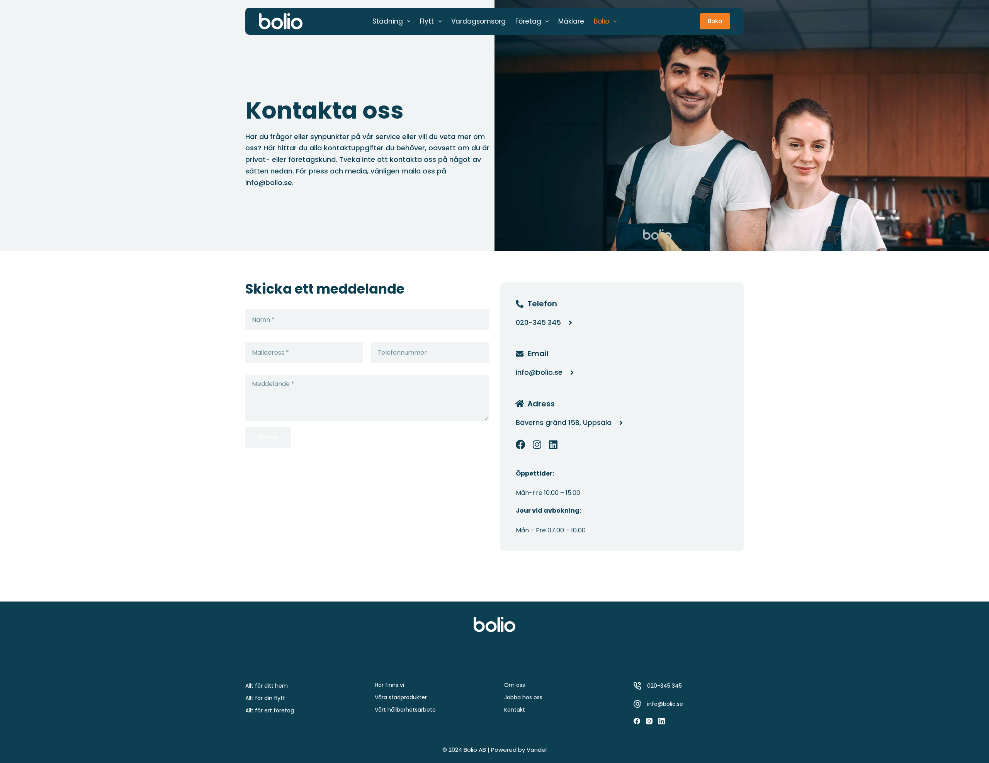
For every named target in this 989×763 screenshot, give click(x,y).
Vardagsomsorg (478, 21)
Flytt (427, 21)
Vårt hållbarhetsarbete (405, 710)
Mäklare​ (571, 21)
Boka (715, 21)
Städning (387, 21)
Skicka (268, 437)
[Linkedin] (553, 444)
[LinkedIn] (661, 721)
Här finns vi (389, 685)
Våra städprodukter (401, 697)
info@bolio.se (268, 182)
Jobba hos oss (523, 697)
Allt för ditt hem (266, 686)
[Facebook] (520, 444)
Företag (528, 21)
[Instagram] (537, 444)
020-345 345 (664, 686)
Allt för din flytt (265, 698)
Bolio (601, 21)
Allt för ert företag (269, 710)
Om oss (514, 685)
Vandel (537, 750)
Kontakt (514, 710)
